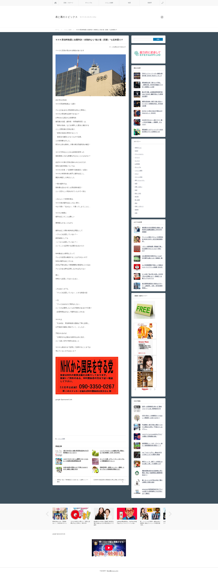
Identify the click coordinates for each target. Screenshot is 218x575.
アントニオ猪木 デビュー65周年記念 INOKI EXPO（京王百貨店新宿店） (152, 239)
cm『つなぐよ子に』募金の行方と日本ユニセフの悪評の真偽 (152, 453)
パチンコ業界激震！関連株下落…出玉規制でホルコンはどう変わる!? (152, 249)
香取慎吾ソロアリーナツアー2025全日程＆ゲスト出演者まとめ (152, 131)
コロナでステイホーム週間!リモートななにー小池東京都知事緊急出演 (75, 460)
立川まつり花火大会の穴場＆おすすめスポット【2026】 (152, 112)
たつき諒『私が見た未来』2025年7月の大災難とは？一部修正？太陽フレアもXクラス (152, 276)
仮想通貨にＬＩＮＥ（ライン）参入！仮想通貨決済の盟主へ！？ (152, 444)
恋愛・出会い (138, 186)
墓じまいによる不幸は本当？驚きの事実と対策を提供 (152, 481)
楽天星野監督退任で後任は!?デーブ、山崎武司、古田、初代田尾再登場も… (152, 286)
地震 (129, 3)
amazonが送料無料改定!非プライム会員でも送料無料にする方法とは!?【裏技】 (152, 491)
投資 (136, 190)
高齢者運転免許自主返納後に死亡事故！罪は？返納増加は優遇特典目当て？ (152, 473)
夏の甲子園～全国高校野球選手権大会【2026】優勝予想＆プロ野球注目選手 (152, 94)
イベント (137, 157)
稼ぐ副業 (137, 200)
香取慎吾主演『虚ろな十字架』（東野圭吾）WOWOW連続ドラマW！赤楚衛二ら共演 (152, 85)
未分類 (137, 196)
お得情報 (137, 164)
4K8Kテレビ (138, 147)
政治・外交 (138, 193)
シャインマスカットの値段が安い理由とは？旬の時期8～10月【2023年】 (112, 451)
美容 (136, 203)
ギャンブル (88, 3)
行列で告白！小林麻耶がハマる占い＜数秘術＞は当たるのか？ (152, 417)
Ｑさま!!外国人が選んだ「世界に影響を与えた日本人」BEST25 (62, 522)
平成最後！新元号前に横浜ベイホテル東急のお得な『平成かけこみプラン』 (152, 427)
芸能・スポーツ (68, 3)
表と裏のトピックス (66, 17)
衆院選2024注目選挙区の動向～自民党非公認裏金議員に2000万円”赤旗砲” (152, 230)
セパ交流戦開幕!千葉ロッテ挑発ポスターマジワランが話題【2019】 (152, 266)
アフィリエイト (139, 154)
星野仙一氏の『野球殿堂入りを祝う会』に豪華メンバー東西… (72, 480)
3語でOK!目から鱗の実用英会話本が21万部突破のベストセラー (76, 451)
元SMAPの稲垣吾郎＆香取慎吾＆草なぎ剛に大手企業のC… (108, 480)
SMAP (136, 150)
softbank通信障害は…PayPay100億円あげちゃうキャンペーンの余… (109, 522)
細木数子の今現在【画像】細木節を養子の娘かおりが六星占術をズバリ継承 (86, 523)
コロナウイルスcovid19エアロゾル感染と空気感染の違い (152, 435)
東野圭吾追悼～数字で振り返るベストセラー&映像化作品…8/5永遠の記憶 (152, 104)
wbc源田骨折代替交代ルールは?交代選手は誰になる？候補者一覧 (152, 257)
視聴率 (150, 3)
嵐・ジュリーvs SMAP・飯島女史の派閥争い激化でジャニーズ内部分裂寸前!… (132, 523)
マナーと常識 (138, 177)
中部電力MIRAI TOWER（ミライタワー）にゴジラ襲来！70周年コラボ (155, 522)
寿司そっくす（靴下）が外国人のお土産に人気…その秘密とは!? (152, 463)
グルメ (137, 173)
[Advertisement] (75, 416)
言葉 (136, 213)
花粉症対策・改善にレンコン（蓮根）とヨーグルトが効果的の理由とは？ (112, 468)
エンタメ (137, 160)
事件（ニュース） (140, 180)
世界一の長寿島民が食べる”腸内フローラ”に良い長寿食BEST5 (152, 408)
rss (162, 17)
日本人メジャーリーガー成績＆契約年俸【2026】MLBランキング (152, 74)
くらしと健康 (109, 3)
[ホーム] (55, 3)
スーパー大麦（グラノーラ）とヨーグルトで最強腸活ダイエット (112, 460)
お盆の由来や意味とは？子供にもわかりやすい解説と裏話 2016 (75, 468)
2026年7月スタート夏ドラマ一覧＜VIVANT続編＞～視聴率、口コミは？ (152, 122)
